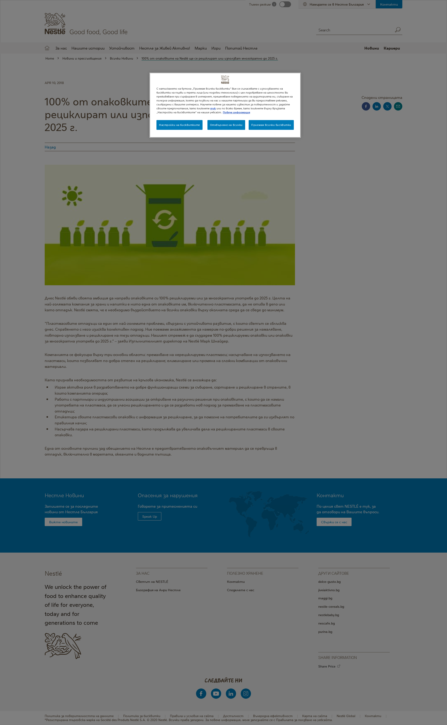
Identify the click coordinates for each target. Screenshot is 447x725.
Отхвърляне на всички (226, 125)
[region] (225, 105)
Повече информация (236, 112)
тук (213, 108)
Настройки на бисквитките (179, 125)
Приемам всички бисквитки (271, 125)
